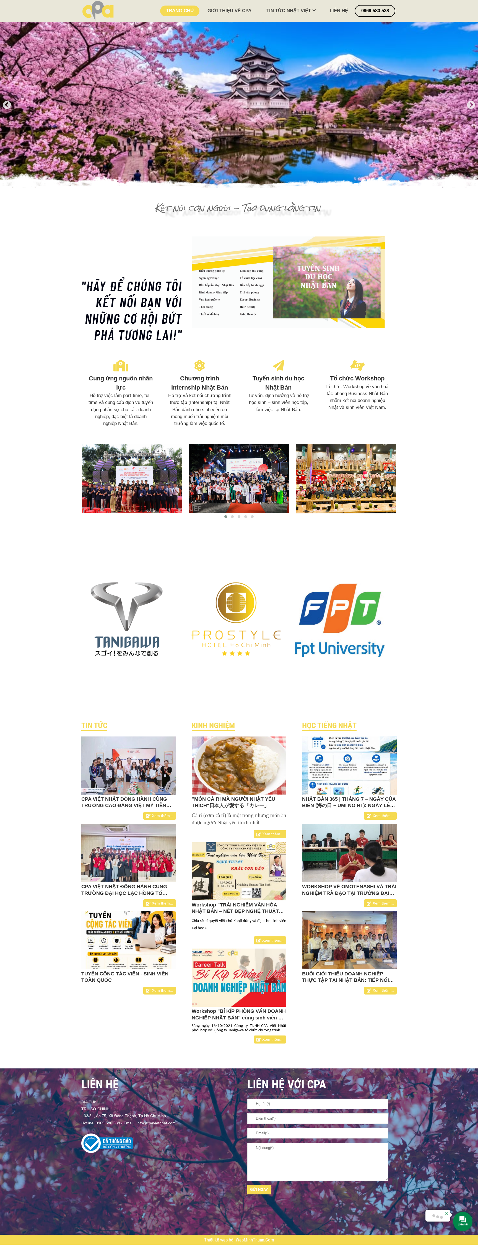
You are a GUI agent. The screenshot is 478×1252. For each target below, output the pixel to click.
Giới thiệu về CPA (229, 10)
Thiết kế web (216, 1240)
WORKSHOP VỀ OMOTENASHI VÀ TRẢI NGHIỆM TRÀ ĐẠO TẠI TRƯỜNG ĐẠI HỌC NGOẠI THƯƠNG (349, 893)
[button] (225, 516)
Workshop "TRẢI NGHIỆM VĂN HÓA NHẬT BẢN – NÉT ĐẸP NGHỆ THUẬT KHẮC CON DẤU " (235, 911)
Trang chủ (180, 10)
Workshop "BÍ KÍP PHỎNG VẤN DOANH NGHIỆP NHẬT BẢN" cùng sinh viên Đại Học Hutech (239, 1017)
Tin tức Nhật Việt (288, 10)
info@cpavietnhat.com (156, 1123)
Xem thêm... (162, 816)
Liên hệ (339, 10)
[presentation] (89, 469)
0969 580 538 (375, 10)
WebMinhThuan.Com (255, 1240)
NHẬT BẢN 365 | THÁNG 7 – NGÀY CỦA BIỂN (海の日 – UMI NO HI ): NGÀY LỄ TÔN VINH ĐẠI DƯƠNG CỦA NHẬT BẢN (349, 805)
